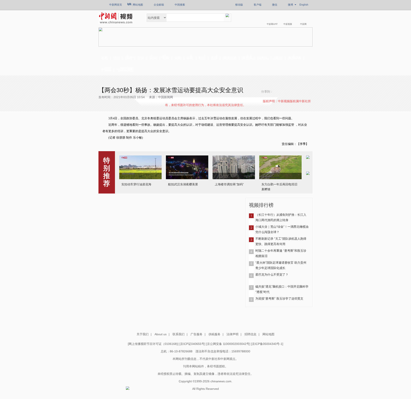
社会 (141, 58)
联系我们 (179, 334)
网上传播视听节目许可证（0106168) (153, 344)
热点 (116, 58)
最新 (104, 58)
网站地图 (138, 4)
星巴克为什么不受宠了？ (271, 274)
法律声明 (232, 334)
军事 (165, 58)
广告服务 (197, 334)
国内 (128, 58)
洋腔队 (263, 58)
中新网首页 (115, 4)
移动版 (239, 4)
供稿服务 (214, 334)
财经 (202, 58)
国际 (153, 58)
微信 (274, 4)
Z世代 (277, 58)
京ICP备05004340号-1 (267, 344)
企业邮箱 (159, 4)
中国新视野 (125, 69)
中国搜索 (180, 4)
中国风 (106, 69)
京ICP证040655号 (192, 344)
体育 (189, 58)
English (303, 4)
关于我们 (143, 334)
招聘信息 (250, 334)
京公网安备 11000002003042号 (228, 344)
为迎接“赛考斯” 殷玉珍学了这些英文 (279, 298)
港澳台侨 (230, 58)
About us (161, 334)
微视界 (247, 58)
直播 (214, 58)
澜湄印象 (294, 58)
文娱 (177, 58)
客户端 (257, 4)
